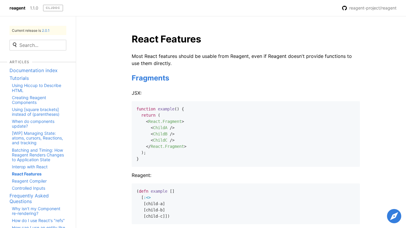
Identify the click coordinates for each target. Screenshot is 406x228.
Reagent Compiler (29, 180)
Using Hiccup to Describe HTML (36, 88)
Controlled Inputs (28, 188)
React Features (27, 173)
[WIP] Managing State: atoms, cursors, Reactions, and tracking (37, 138)
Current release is (31, 30)
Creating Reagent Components (29, 100)
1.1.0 (34, 8)
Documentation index (34, 70)
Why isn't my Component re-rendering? (36, 211)
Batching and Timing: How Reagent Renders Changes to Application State (38, 155)
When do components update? (33, 124)
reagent (17, 8)
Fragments (150, 78)
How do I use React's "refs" (38, 220)
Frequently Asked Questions (29, 198)
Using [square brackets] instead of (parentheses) (35, 112)
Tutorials (19, 78)
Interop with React (30, 166)
